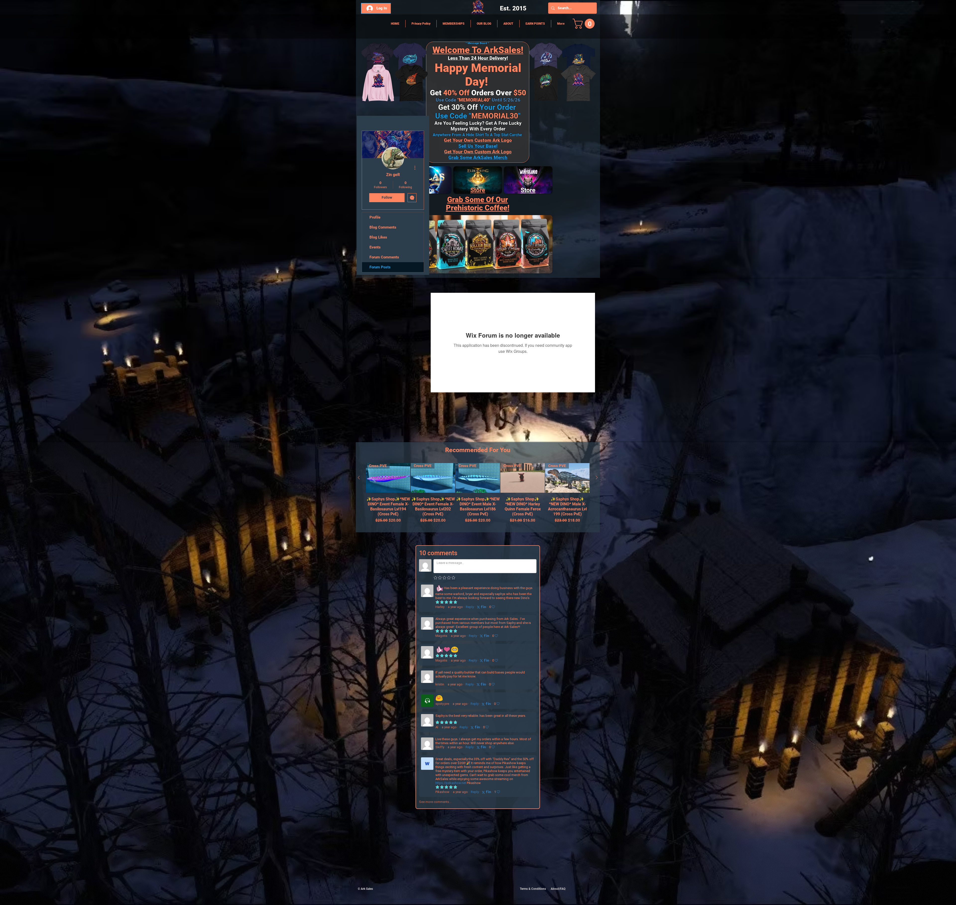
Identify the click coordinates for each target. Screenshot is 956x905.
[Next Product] (597, 478)
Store (477, 190)
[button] (585, 24)
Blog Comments (382, 227)
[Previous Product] (359, 478)
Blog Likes (378, 237)
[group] (478, 495)
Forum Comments (384, 257)
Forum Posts (380, 267)
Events (375, 247)
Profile (374, 217)
